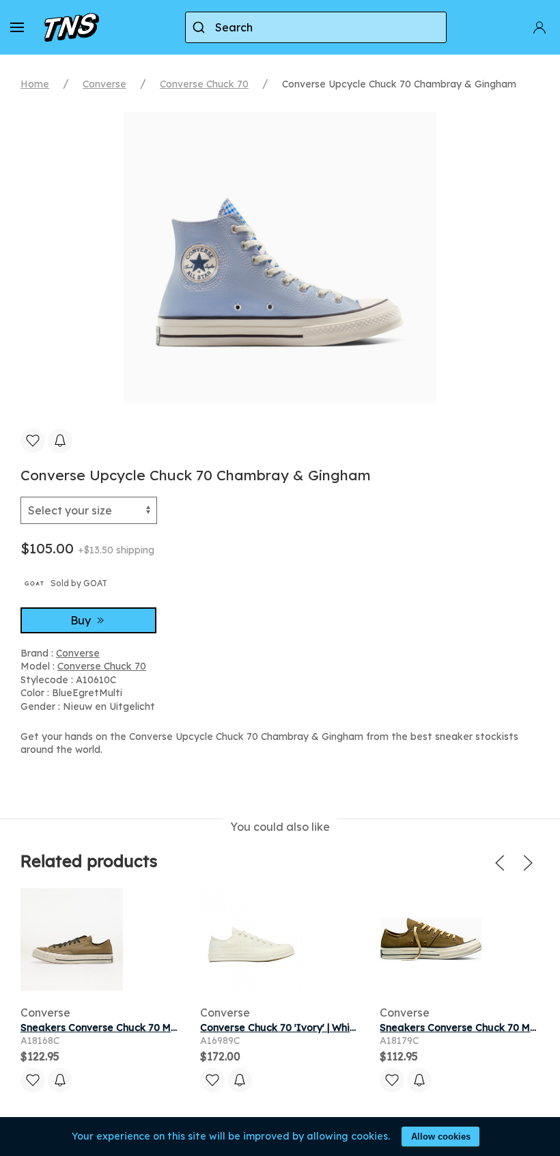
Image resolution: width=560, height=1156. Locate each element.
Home (34, 84)
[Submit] (200, 27)
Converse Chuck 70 (204, 84)
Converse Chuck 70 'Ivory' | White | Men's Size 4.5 (317, 1027)
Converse (104, 84)
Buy (82, 620)
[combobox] (316, 27)
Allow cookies (441, 1136)
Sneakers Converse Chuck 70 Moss (103, 1027)
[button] (17, 27)
